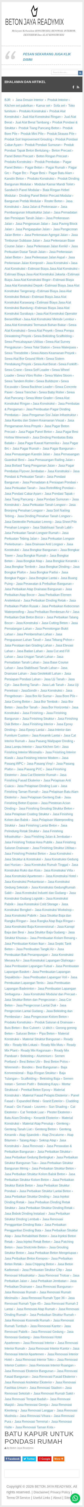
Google (45, 1458)
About (57, 1497)
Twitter (30, 1458)
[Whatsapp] (75, 1498)
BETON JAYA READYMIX (53, 1486)
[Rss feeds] (78, 87)
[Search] (80, 73)
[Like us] (73, 87)
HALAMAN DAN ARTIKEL (26, 82)
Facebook (13, 1458)
